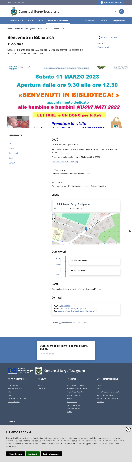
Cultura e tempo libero (74, 395)
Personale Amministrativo (17, 398)
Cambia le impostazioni (51, 454)
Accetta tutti (32, 454)
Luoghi (99, 385)
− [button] (54, 218)
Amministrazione (18, 379)
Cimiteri (69, 411)
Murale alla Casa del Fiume (106, 395)
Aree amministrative (15, 388)
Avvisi (40, 392)
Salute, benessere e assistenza (77, 388)
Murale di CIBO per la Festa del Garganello (107, 400)
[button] (121, 11)
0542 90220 (65, 306)
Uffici (9, 392)
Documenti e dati (13, 402)
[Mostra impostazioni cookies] (130, 231)
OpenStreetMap (108, 243)
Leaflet (101, 243)
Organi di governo (14, 385)
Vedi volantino (65, 162)
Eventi (40, 28)
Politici (10, 395)
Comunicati (41, 388)
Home (9, 28)
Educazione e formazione (75, 385)
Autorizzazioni (72, 402)
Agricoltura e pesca (73, 405)
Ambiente (70, 398)
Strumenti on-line (73, 408)
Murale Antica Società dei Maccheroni (110, 392)
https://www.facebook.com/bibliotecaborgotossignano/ (75, 311)
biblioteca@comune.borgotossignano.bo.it (73, 308)
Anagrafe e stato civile (75, 392)
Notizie (40, 385)
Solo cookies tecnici (15, 454)
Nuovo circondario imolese (16, 2)
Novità (43, 379)
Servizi (73, 379)
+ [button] (54, 216)
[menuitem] (16, 20)
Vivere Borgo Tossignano (25, 28)
